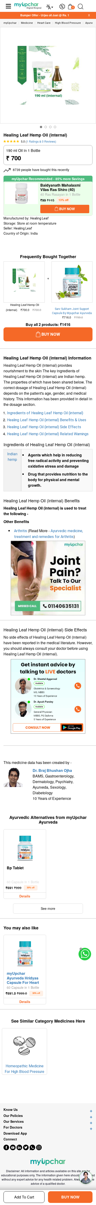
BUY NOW (70, 1197)
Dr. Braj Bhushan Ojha (52, 770)
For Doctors (12, 1127)
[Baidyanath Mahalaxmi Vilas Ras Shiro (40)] (21, 198)
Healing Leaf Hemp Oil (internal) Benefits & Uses (46, 420)
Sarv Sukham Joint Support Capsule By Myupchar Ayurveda (72, 311)
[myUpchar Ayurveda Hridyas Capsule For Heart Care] (25, 952)
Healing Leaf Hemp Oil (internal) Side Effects (44, 427)
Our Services (13, 1121)
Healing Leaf (39, 218)
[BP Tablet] (25, 847)
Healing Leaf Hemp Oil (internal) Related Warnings (48, 434)
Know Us (10, 1109)
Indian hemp (12, 456)
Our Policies (13, 1115)
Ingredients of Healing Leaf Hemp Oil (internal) (45, 413)
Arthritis (20, 531)
